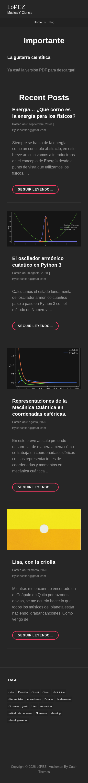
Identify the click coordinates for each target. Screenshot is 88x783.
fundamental (64, 699)
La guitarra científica (28, 57)
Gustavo (14, 706)
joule (25, 706)
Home (38, 22)
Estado (48, 699)
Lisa (34, 706)
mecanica (46, 706)
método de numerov (20, 713)
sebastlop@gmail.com (31, 130)
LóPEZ (16, 7)
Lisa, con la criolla (33, 562)
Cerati (35, 692)
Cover (46, 692)
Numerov (41, 713)
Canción (23, 692)
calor (11, 692)
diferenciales (16, 699)
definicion (59, 692)
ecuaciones (34, 699)
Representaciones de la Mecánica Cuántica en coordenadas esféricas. (39, 407)
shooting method (18, 720)
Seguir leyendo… (38, 636)
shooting (56, 713)
